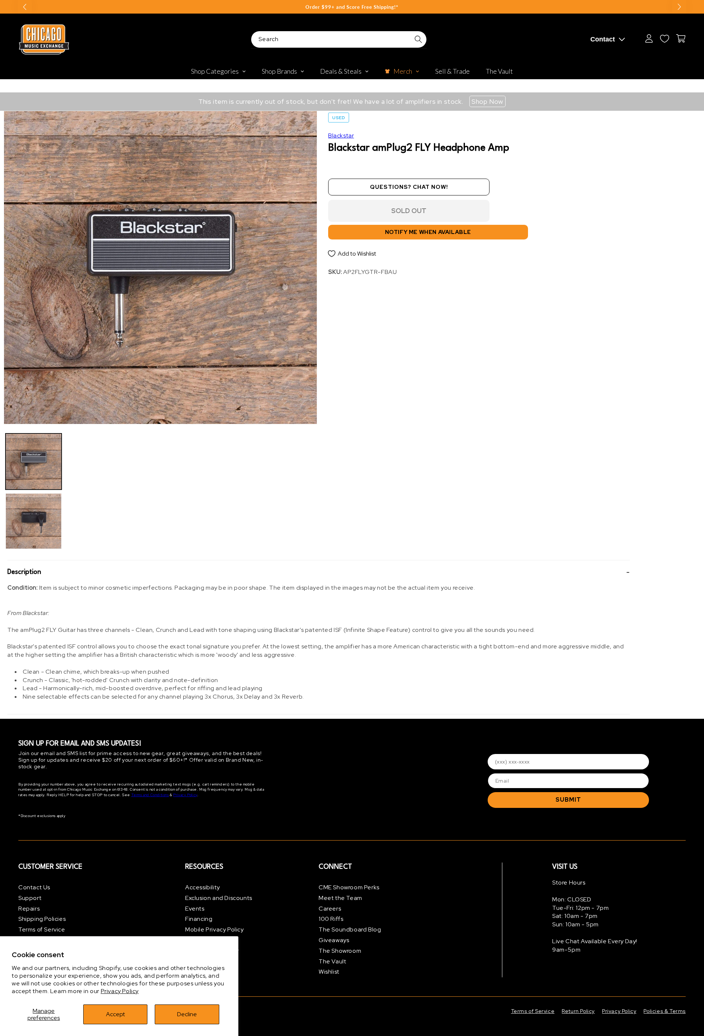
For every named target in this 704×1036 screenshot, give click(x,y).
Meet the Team (340, 898)
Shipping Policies (42, 919)
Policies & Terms (665, 1011)
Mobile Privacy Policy (214, 929)
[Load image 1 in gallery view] (34, 461)
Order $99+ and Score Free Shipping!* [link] (352, 7)
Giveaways (334, 940)
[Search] (418, 39)
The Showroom (340, 951)
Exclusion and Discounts (218, 898)
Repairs (29, 908)
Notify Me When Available (428, 232)
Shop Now (487, 101)
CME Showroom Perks (349, 887)
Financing (198, 919)
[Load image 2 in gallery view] (34, 521)
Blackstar (341, 135)
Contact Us (34, 887)
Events (195, 908)
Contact (602, 39)
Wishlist (329, 971)
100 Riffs (331, 919)
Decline (187, 1014)
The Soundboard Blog (350, 929)
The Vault (332, 961)
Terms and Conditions (150, 794)
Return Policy (578, 1011)
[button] (318, 572)
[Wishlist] (664, 38)
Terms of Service (41, 929)
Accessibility (202, 887)
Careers (330, 908)
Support (29, 898)
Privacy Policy (120, 991)
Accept (115, 1014)
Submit (568, 799)
